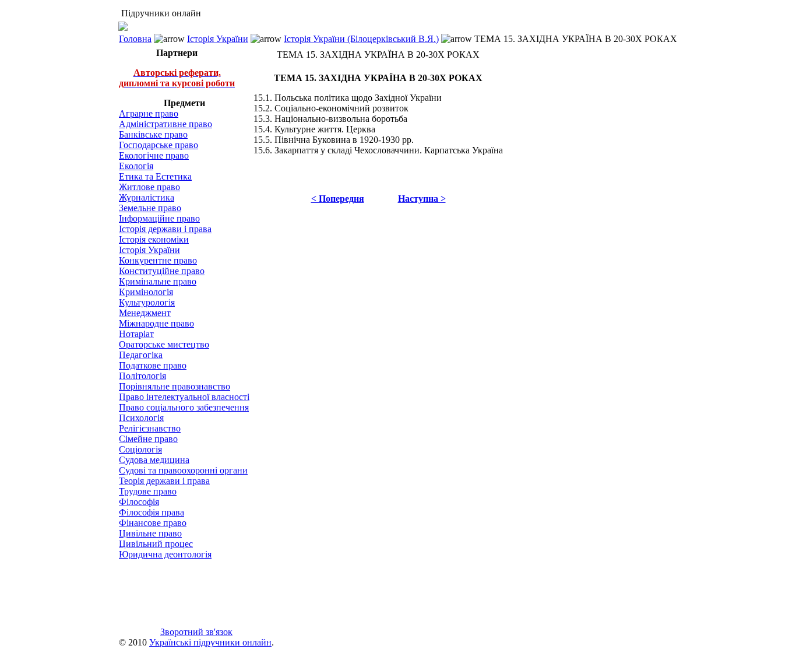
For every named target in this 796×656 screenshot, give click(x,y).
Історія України (217, 39)
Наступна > (422, 199)
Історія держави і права (165, 229)
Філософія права (151, 512)
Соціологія (140, 449)
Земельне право (150, 208)
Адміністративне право (165, 124)
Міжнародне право (156, 323)
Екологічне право (154, 155)
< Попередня (337, 199)
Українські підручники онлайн (210, 642)
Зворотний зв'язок (196, 632)
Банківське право (153, 134)
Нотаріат (136, 334)
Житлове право (149, 187)
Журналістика (146, 197)
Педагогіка (141, 355)
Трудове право (148, 491)
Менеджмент (145, 313)
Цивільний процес (156, 544)
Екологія (136, 166)
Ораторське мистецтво (164, 344)
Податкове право (152, 365)
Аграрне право (148, 113)
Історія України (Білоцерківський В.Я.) (361, 39)
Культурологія (147, 302)
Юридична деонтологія (165, 554)
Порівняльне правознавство (174, 386)
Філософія (139, 502)
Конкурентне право (158, 260)
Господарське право (158, 145)
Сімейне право (148, 439)
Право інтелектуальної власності (184, 397)
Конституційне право (162, 271)
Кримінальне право (157, 281)
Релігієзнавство (150, 428)
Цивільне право (150, 533)
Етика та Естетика (155, 176)
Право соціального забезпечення (184, 407)
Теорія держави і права (164, 481)
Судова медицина (154, 460)
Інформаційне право (159, 218)
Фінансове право (152, 523)
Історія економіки (154, 239)
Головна (135, 39)
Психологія (141, 418)
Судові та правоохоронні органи (183, 470)
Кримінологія (146, 292)
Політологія (142, 376)
